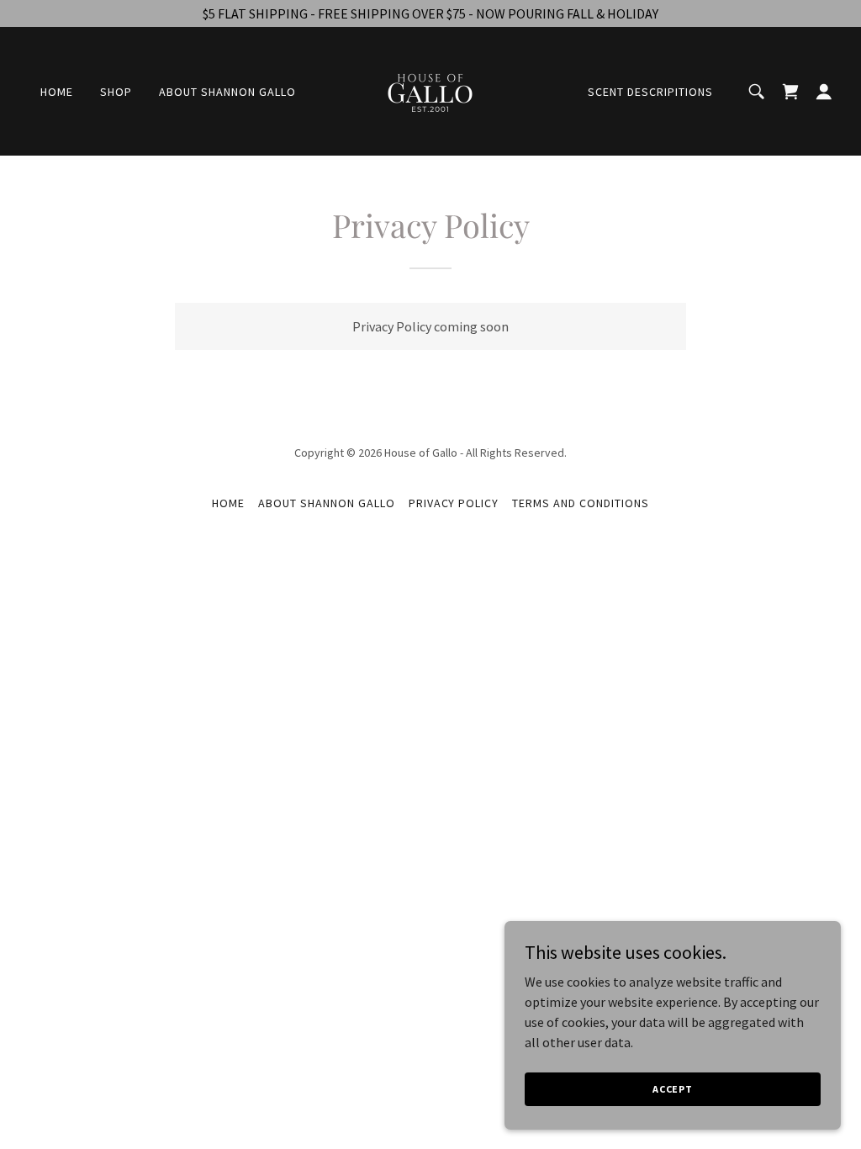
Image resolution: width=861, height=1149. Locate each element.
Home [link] (56, 91)
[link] (430, 89)
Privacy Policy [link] (454, 503)
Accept (672, 1089)
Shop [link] (116, 91)
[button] (824, 92)
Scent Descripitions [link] (650, 91)
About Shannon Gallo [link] (227, 91)
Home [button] (228, 503)
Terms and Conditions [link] (580, 503)
